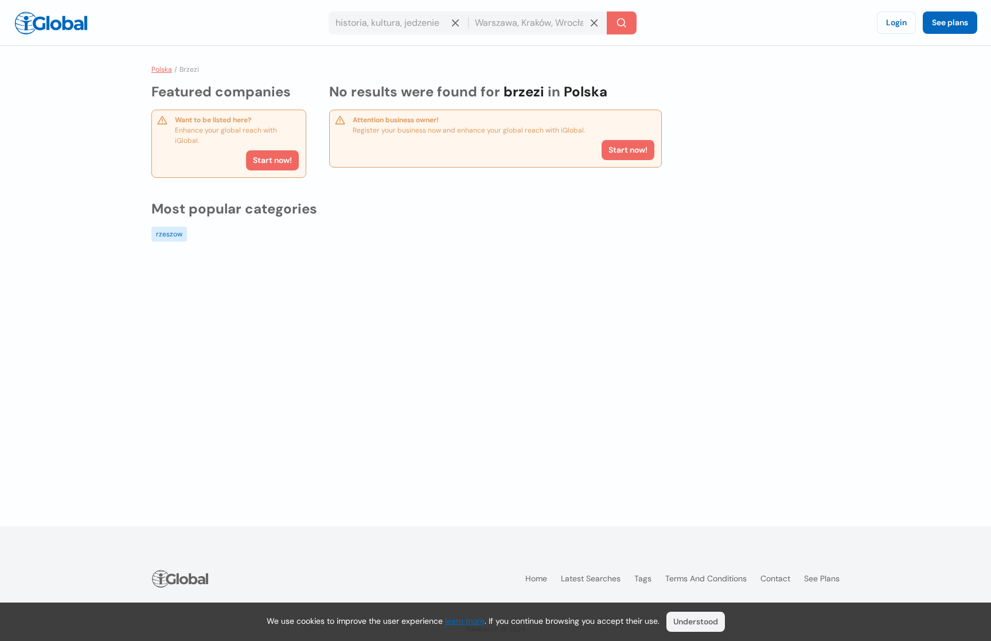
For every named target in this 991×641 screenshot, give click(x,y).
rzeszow (169, 234)
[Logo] (51, 22)
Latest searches (591, 578)
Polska (161, 69)
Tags (642, 578)
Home (536, 578)
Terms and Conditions (706, 578)
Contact (775, 578)
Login (896, 22)
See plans (950, 22)
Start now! (272, 160)
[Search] (622, 22)
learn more (465, 621)
